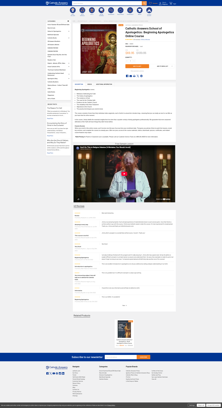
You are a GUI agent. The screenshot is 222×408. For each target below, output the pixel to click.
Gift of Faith (51, 98)
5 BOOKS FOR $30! (53, 48)
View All (154, 379)
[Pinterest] (141, 76)
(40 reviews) (136, 39)
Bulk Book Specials (53, 34)
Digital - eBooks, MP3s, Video (56, 63)
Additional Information (104, 84)
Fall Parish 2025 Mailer (79, 377)
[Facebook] (127, 76)
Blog (74, 387)
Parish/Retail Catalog (79, 379)
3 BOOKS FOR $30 (53, 51)
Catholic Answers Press (133, 371)
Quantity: (128, 57)
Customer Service (78, 381)
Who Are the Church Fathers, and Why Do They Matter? (58, 141)
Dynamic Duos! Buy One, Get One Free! (57, 55)
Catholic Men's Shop (132, 375)
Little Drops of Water (132, 381)
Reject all (201, 405)
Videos (89, 84)
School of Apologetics (54, 31)
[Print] (134, 76)
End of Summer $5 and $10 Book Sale (58, 24)
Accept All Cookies (213, 405)
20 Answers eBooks (53, 44)
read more (50, 118)
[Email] (131, 76)
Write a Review (145, 39)
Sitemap (75, 395)
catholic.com (76, 371)
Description (79, 84)
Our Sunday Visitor (157, 373)
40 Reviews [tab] (79, 206)
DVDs (49, 88)
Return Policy (76, 383)
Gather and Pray (156, 375)
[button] (162, 66)
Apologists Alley (52, 78)
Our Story (75, 373)
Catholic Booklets (53, 82)
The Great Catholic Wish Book (57, 70)
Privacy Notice (77, 391)
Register (165, 4)
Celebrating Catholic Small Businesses (56, 74)
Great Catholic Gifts (54, 66)
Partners (75, 385)
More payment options (137, 71)
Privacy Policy (111, 405)
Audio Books (51, 92)
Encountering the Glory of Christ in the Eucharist (57, 124)
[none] (98, 49)
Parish (74, 375)
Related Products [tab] (82, 315)
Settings (192, 405)
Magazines (51, 95)
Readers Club (52, 60)
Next (124, 305)
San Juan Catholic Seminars (160, 377)
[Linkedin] (63, 373)
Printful (128, 377)
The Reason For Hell (54, 108)
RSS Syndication (77, 393)
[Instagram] (60, 373)
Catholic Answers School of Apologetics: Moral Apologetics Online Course (124, 341)
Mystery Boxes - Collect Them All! (58, 85)
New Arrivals (51, 28)
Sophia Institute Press (132, 379)
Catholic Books (52, 38)
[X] (138, 76)
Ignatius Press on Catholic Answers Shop (138, 373)
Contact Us (76, 389)
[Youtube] (53, 373)
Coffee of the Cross (157, 371)
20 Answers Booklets (54, 41)
